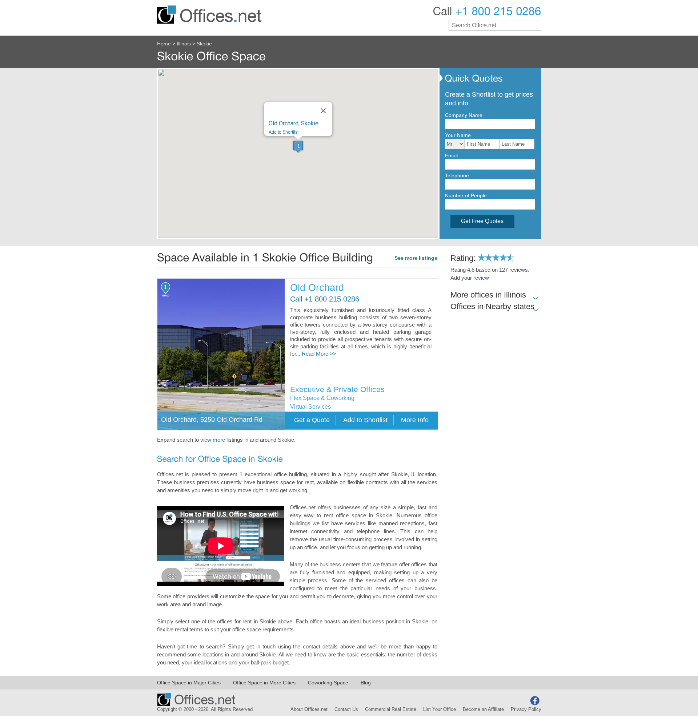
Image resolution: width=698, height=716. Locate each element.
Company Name (463, 115)
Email (451, 155)
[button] (298, 146)
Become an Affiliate (483, 709)
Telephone (457, 175)
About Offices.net (309, 709)
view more (212, 440)
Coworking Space (328, 682)
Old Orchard (317, 288)
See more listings (415, 258)
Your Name (458, 135)
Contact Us (346, 709)
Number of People (466, 195)
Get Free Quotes (482, 221)
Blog (366, 682)
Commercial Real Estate (390, 709)
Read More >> (319, 354)
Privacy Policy (526, 709)
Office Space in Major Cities (189, 682)
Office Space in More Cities (264, 682)
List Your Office (439, 709)
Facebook (534, 700)
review (481, 278)
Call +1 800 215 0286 (324, 299)
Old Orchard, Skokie (293, 123)
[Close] (323, 111)
